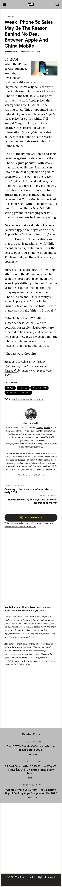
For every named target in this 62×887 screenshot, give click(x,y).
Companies (10, 16)
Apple (10, 388)
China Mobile (26, 399)
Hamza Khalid (11, 51)
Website (39, 475)
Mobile (23, 388)
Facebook (10, 370)
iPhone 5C (39, 399)
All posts (24, 475)
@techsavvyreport (17, 366)
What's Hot (39, 388)
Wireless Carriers (18, 392)
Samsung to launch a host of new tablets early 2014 (28, 490)
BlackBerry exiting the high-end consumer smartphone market (32, 501)
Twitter (40, 430)
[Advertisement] (31, 569)
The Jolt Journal (43, 427)
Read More (32, 754)
